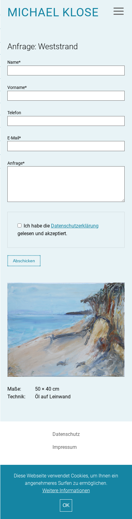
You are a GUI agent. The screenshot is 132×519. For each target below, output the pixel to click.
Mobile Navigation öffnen (118, 11)
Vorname (17, 87)
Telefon (14, 112)
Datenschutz (66, 434)
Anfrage (16, 163)
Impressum (64, 447)
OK (66, 505)
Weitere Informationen (66, 490)
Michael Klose (53, 12)
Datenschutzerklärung (75, 226)
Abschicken (24, 260)
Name (14, 62)
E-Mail (14, 138)
